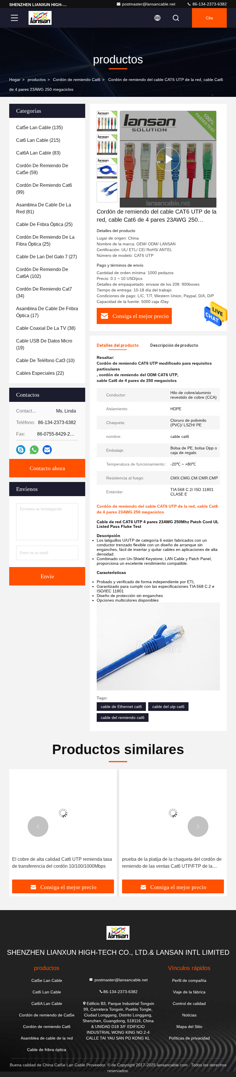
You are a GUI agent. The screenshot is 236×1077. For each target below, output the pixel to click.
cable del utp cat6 (168, 706)
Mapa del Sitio (189, 1026)
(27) (46, 256)
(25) (44, 224)
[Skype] (20, 449)
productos (37, 79)
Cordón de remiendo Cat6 (76, 79)
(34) (44, 292)
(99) (44, 189)
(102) (42, 273)
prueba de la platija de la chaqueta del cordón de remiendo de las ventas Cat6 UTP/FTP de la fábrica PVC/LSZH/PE (172, 863)
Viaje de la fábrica (189, 992)
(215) (38, 140)
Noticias (189, 1015)
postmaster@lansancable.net (148, 4)
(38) (45, 328)
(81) (43, 208)
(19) (44, 344)
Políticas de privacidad (189, 1038)
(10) (45, 360)
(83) (38, 152)
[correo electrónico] (47, 449)
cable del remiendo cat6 (122, 717)
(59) (42, 169)
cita (209, 18)
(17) (47, 312)
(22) (40, 373)
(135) (39, 127)
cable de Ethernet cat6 (121, 706)
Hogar (14, 79)
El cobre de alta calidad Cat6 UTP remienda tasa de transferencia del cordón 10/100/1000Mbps (62, 863)
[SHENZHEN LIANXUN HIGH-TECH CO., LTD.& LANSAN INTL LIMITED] (40, 18)
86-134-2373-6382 (209, 4)
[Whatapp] (34, 450)
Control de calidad (189, 1003)
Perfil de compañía (189, 980)
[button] (38, 826)
